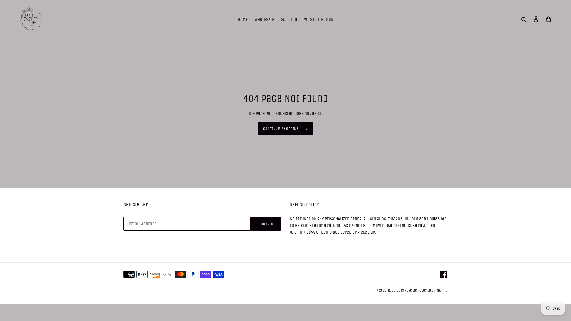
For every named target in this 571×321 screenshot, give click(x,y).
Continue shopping (281, 128)
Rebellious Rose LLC (402, 290)
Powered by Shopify (433, 290)
